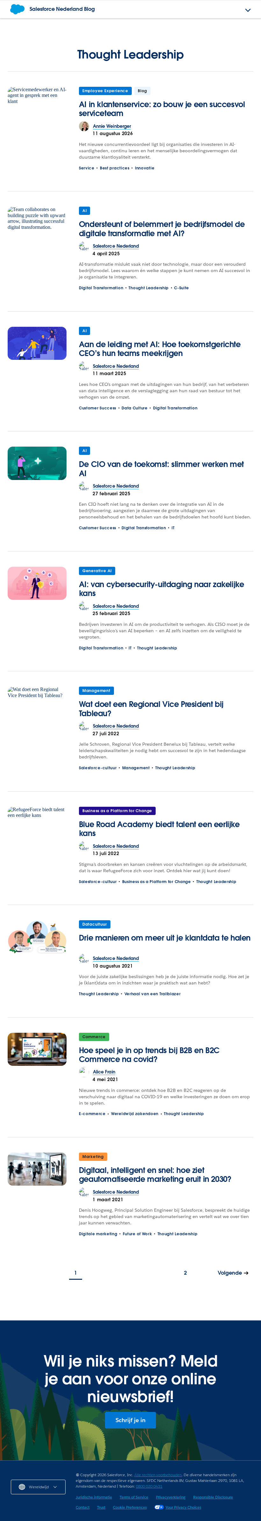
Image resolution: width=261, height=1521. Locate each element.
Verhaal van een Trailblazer (152, 993)
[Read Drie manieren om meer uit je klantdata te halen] (37, 936)
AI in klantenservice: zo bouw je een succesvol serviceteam (162, 108)
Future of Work (137, 1233)
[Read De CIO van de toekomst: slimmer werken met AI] (37, 464)
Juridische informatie (94, 1497)
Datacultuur (94, 924)
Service (87, 168)
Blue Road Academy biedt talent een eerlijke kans (159, 828)
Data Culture (134, 408)
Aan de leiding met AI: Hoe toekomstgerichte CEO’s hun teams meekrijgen (160, 348)
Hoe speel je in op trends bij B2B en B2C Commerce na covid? (149, 1054)
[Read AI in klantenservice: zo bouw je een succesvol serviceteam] (37, 104)
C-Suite (181, 287)
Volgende (230, 1273)
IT (173, 527)
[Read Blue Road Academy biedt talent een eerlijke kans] (37, 824)
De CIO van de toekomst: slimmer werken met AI (161, 468)
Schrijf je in (130, 1420)
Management (96, 690)
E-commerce (92, 1113)
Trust (101, 1507)
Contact (82, 1507)
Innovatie (144, 168)
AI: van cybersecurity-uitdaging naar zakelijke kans (161, 588)
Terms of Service (134, 1497)
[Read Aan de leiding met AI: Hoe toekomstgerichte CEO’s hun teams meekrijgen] (37, 344)
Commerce (94, 1036)
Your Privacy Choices (183, 1507)
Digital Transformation (101, 287)
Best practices (115, 168)
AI (84, 210)
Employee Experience (105, 90)
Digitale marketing (98, 1233)
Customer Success (97, 408)
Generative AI (97, 570)
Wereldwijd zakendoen (135, 1113)
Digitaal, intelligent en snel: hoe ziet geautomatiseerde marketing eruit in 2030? (155, 1174)
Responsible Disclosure (213, 1497)
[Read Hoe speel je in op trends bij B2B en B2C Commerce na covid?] (37, 1050)
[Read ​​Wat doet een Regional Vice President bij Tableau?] (37, 704)
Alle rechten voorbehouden (158, 1474)
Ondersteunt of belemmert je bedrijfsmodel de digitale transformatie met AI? (161, 228)
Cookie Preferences (130, 1507)
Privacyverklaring (171, 1497)
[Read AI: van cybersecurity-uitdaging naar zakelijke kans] (37, 584)
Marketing (93, 1156)
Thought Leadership (149, 287)
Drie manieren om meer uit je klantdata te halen (164, 938)
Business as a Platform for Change (117, 810)
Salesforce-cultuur (98, 767)
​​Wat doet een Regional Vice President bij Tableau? (151, 708)
